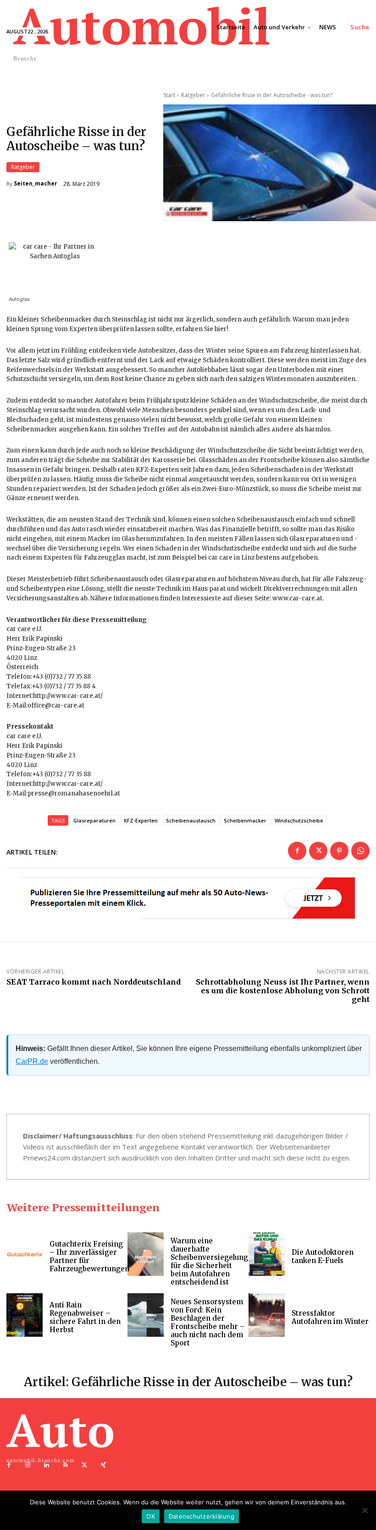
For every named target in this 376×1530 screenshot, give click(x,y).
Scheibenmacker (245, 820)
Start (169, 95)
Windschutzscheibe (299, 820)
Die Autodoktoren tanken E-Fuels (323, 1256)
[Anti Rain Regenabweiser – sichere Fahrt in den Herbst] (24, 1315)
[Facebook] (297, 851)
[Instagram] (28, 1465)
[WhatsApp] (360, 851)
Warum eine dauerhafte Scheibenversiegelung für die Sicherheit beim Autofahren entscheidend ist (209, 1261)
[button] (360, 27)
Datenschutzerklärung (201, 1516)
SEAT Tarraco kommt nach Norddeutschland (93, 981)
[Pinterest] (339, 851)
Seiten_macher (35, 183)
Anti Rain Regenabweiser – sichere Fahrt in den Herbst (85, 1317)
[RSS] (66, 1465)
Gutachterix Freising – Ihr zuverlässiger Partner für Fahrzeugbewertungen (89, 1256)
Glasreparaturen (94, 820)
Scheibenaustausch (191, 820)
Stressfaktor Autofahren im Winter (330, 1317)
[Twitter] (318, 851)
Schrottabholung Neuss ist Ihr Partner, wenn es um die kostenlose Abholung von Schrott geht (283, 990)
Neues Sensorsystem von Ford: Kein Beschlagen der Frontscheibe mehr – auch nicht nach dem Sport (208, 1322)
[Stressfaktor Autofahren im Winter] (267, 1315)
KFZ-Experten (141, 820)
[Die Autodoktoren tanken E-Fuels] (267, 1254)
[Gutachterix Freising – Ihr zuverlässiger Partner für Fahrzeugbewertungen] (24, 1254)
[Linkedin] (46, 1465)
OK (150, 1516)
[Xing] (103, 1465)
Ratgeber (23, 167)
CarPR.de (32, 1061)
